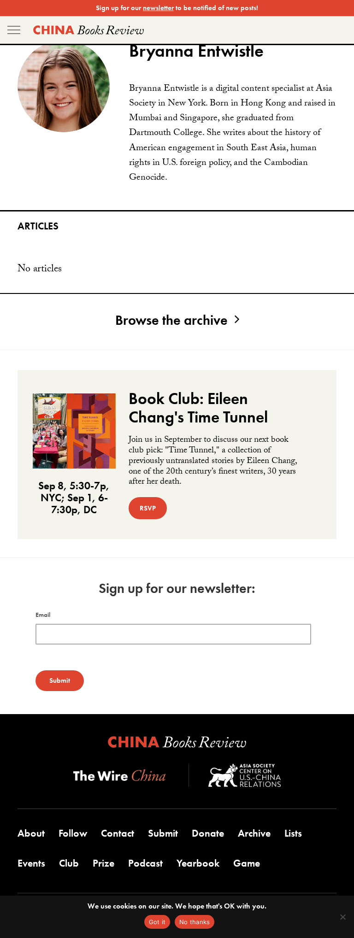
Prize (103, 863)
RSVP (148, 508)
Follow (73, 833)
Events (31, 863)
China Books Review (88, 30)
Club (69, 863)
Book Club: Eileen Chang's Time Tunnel (198, 407)
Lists (293, 833)
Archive (254, 833)
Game (246, 863)
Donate (208, 833)
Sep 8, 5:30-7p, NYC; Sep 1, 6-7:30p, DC (74, 497)
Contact (117, 833)
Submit (163, 833)
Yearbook (198, 863)
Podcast (145, 863)
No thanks (194, 922)
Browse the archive (171, 320)
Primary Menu (14, 30)
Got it (157, 922)
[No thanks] (342, 916)
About (31, 833)
